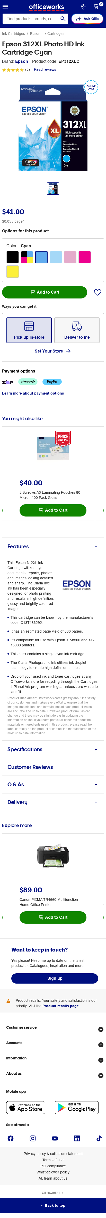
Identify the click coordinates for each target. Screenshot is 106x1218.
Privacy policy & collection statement (53, 1153)
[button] (5, 7)
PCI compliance (53, 1166)
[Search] (63, 19)
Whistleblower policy (53, 1172)
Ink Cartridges (13, 34)
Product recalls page (60, 1006)
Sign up (55, 978)
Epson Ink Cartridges (47, 34)
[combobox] (35, 19)
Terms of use (53, 1160)
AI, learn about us (53, 1178)
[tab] (53, 546)
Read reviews (45, 69)
